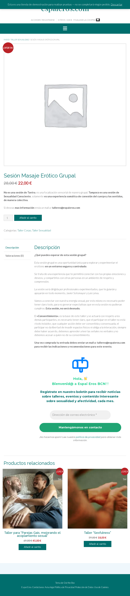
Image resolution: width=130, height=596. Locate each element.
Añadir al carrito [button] (32, 547)
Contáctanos (38, 587)
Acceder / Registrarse (43, 20)
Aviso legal (50, 587)
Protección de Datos (84, 587)
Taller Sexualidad (20, 39)
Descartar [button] (116, 4)
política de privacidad (88, 437)
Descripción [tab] (12, 247)
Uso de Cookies (101, 587)
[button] (65, 28)
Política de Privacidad (65, 587)
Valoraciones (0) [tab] (14, 255)
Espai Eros (26, 587)
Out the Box (69, 582)
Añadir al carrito (28, 217)
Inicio (6, 39)
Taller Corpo (24, 230)
